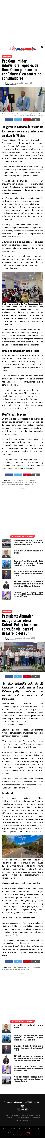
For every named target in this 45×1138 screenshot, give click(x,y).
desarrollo (22, 967)
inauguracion (34, 967)
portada (32, 482)
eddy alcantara (22, 482)
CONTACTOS (27, 1120)
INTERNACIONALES (27, 1115)
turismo (20, 484)
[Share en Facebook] (9, 119)
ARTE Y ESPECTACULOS (23, 1118)
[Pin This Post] (27, 119)
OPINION (18, 1120)
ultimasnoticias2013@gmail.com (27, 1102)
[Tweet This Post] (18, 119)
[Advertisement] (22, 22)
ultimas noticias (31, 484)
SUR (12, 969)
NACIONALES (14, 1115)
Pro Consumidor (9, 484)
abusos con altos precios (19, 481)
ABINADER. (12, 967)
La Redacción (11, 85)
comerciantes (8, 482)
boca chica (35, 481)
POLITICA (38, 1115)
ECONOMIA (10, 1118)
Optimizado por (22, 1135)
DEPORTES (36, 1118)
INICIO (6, 1115)
